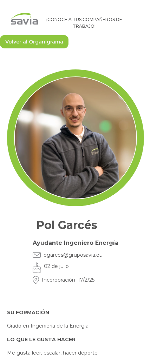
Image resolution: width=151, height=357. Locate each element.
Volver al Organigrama (34, 42)
